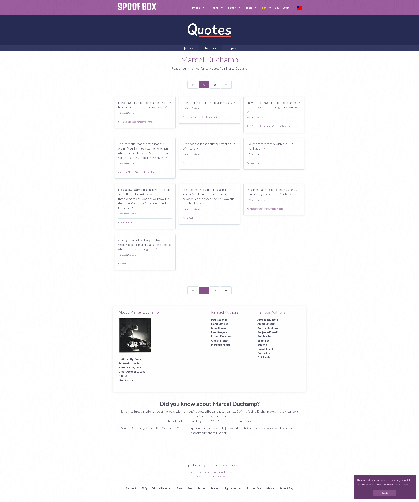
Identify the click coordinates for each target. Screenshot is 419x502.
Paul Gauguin (219, 332)
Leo (133, 379)
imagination (254, 162)
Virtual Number (161, 488)
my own (287, 126)
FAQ (144, 488)
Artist (136, 363)
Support (131, 488)
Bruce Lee (263, 340)
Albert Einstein (266, 323)
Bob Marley (264, 336)
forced (276, 126)
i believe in (217, 117)
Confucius (263, 353)
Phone (196, 7)
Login (286, 7)
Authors (210, 48)
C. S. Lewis (263, 357)
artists (187, 117)
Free (179, 488)
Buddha (262, 344)
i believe (207, 117)
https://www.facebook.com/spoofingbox (209, 471)
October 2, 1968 (135, 371)
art (150, 121)
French (139, 359)
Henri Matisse (219, 323)
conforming (253, 126)
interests (153, 172)
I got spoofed (233, 488)
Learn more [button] (401, 484)
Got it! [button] (385, 493)
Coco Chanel (265, 348)
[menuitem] (198, 7)
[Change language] (299, 7)
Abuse (270, 488)
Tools (249, 7)
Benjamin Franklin (268, 332)
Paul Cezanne (219, 319)
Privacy (215, 488)
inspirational (125, 222)
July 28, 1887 (133, 367)
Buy (277, 7)
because (123, 172)
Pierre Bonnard (220, 344)
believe (195, 117)
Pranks (214, 7)
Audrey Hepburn (267, 327)
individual (143, 172)
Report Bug (286, 488)
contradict (266, 126)
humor (122, 263)
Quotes (187, 48)
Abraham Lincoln (267, 319)
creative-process (127, 121)
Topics (232, 48)
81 (126, 375)
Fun (264, 7)
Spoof (232, 7)
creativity (142, 121)
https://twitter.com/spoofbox (209, 475)
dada (186, 217)
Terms (201, 488)
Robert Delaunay (221, 336)
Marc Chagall (219, 327)
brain (131, 172)
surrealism (273, 208)
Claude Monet (219, 340)
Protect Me (254, 488)
